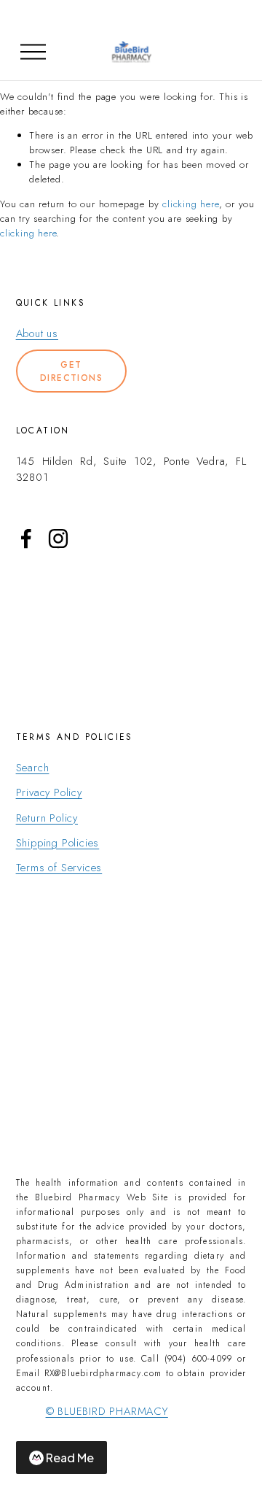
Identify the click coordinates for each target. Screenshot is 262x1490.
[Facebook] (26, 538)
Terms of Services (59, 868)
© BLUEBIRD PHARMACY (107, 1411)
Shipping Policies (58, 843)
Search (32, 768)
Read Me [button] (70, 1457)
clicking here (190, 204)
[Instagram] (58, 538)
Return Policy (47, 818)
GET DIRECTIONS (71, 371)
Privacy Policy (49, 792)
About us (37, 333)
